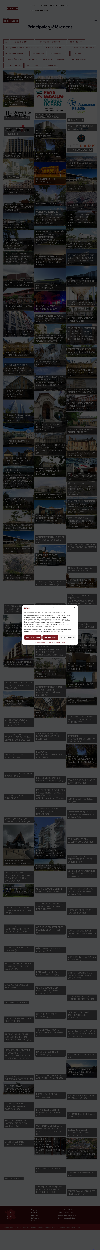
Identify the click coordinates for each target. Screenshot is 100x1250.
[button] (75, 608)
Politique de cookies (39, 642)
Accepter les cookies (32, 637)
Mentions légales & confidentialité (55, 642)
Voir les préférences (67, 637)
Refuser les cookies (50, 637)
